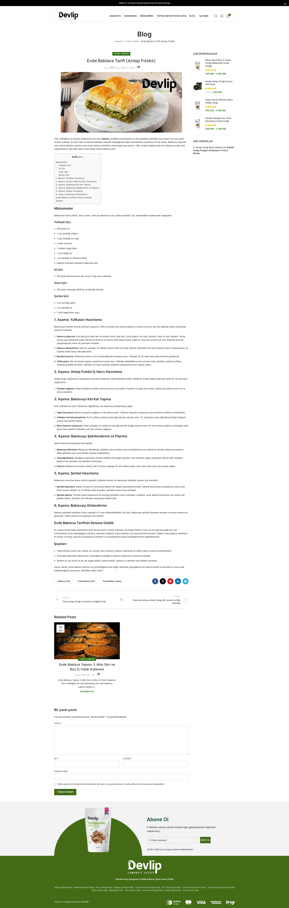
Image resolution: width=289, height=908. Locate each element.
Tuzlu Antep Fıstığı (133, 890)
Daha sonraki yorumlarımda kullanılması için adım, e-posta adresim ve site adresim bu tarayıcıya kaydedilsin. (111, 784)
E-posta (127, 758)
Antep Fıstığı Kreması (63, 887)
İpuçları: (59, 200)
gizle (81, 157)
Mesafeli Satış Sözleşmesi (127, 879)
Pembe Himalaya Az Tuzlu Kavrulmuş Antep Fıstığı (218, 119)
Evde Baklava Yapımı (112, 581)
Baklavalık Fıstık (116, 890)
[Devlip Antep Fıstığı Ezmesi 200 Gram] (198, 87)
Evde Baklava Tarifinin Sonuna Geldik (73, 197)
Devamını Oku (87, 691)
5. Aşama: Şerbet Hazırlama (69, 191)
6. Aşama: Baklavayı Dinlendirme (71, 194)
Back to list (121, 599)
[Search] (216, 16)
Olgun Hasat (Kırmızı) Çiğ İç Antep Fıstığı (219, 101)
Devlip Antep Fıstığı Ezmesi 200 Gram (218, 83)
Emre (117, 67)
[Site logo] (68, 15)
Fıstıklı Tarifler (132, 41)
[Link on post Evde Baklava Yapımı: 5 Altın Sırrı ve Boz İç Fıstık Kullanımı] (87, 640)
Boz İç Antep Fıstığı (104, 887)
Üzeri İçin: (63, 172)
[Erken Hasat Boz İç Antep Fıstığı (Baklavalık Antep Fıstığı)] (198, 67)
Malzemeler (61, 162)
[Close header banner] (285, 4)
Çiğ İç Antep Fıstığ (99, 890)
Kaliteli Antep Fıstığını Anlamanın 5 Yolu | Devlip (213, 150)
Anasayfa (118, 41)
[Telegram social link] (186, 581)
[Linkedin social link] (178, 581)
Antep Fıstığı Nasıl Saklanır (209, 147)
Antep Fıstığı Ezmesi (172, 890)
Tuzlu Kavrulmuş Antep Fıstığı (147, 887)
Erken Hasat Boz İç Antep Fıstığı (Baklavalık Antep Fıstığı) (218, 63)
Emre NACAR (82, 901)
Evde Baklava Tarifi (86, 581)
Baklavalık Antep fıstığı (85, 276)
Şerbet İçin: (64, 175)
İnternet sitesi (61, 771)
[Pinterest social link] (170, 581)
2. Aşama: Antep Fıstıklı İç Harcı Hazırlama (76, 181)
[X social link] (163, 581)
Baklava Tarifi (64, 581)
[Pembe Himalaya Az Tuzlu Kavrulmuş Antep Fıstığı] (198, 123)
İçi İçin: (62, 168)
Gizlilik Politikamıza (156, 849)
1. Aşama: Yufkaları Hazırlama (70, 178)
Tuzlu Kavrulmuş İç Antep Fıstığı (221, 887)
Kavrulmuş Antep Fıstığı (152, 890)
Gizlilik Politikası (147, 879)
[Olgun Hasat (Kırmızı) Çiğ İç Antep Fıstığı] (198, 105)
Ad (56, 758)
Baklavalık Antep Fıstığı (84, 887)
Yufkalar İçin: (65, 165)
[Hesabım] (222, 16)
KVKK (170, 879)
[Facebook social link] (155, 581)
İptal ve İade (161, 879)
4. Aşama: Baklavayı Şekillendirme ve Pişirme (77, 188)
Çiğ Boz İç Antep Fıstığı (123, 887)
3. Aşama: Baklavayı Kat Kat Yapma (73, 184)
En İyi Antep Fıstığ (190, 890)
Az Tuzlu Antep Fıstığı (171, 887)
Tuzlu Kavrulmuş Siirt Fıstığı (193, 887)
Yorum (58, 723)
